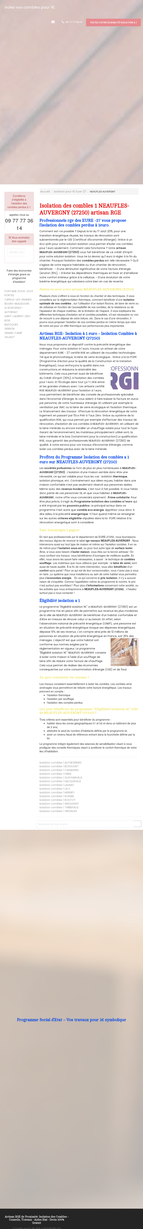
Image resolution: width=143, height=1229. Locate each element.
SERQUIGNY (59, 804)
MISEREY (57, 792)
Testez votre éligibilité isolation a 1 (113, 22)
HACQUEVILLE (60, 781)
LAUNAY (56, 785)
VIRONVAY (58, 811)
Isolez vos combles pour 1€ (29, 7)
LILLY (54, 789)
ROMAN (56, 796)
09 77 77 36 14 (73, 22)
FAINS (55, 774)
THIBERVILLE (59, 807)
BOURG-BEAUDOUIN (16, 304)
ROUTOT (57, 800)
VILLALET (9, 337)
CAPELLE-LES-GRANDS (18, 299)
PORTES (9, 295)
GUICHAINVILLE (60, 777)
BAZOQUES (11, 324)
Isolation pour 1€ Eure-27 (70, 191)
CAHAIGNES (59, 770)
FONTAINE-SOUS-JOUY (18, 291)
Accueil (44, 191)
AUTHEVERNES (60, 762)
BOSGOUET (59, 766)
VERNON (9, 329)
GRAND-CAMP (13, 333)
